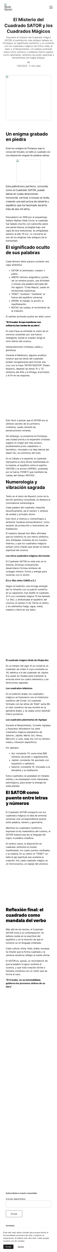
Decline (21, 1247)
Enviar (14, 1213)
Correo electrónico (16, 1199)
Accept (8, 1247)
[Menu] (51, 7)
